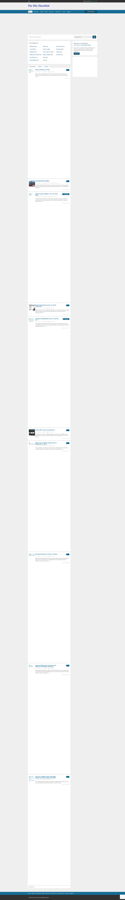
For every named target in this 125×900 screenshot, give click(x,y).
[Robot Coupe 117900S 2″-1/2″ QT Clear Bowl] (32, 195)
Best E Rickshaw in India (42, 69)
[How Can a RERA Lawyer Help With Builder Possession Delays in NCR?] (32, 780)
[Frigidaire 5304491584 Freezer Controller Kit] (32, 321)
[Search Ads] (94, 37)
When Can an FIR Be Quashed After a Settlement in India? (46, 443)
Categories (36, 11)
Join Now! (76, 53)
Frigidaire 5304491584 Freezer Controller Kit (47, 319)
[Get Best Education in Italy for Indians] (32, 555)
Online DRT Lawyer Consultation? (45, 430)
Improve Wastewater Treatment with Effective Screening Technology (45, 666)
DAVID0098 (44, 321)
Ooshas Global (44, 556)
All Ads (41, 11)
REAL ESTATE (59, 46)
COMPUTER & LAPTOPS (34, 54)
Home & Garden (46, 54)
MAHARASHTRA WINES (42, 181)
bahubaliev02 (44, 71)
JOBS (44, 57)
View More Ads (31, 887)
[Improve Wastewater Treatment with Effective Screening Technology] (32, 666)
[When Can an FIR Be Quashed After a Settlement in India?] (32, 444)
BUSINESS (31, 46)
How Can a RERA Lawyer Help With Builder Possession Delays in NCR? (45, 777)
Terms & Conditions (69, 893)
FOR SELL (45, 49)
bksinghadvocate (45, 445)
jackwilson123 (44, 668)
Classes (31, 49)
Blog (46, 11)
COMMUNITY (32, 51)
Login (95, 1)
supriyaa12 (44, 307)
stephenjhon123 (45, 196)
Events (44, 46)
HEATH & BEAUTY (46, 51)
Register (92, 1)
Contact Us (58, 11)
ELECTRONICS (32, 57)
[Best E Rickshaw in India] (32, 72)
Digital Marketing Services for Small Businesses (45, 305)
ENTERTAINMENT (33, 60)
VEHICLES (58, 54)
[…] (37, 76)
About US (51, 11)
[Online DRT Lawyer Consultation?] (32, 435)
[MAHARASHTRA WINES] (32, 186)
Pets (44, 60)
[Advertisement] (62, 24)
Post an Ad (90, 11)
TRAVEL (58, 51)
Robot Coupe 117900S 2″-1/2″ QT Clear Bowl (46, 194)
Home (30, 11)
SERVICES (58, 49)
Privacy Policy (60, 893)
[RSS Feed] (29, 1)
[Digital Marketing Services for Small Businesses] (32, 310)
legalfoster (44, 779)
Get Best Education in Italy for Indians (46, 554)
